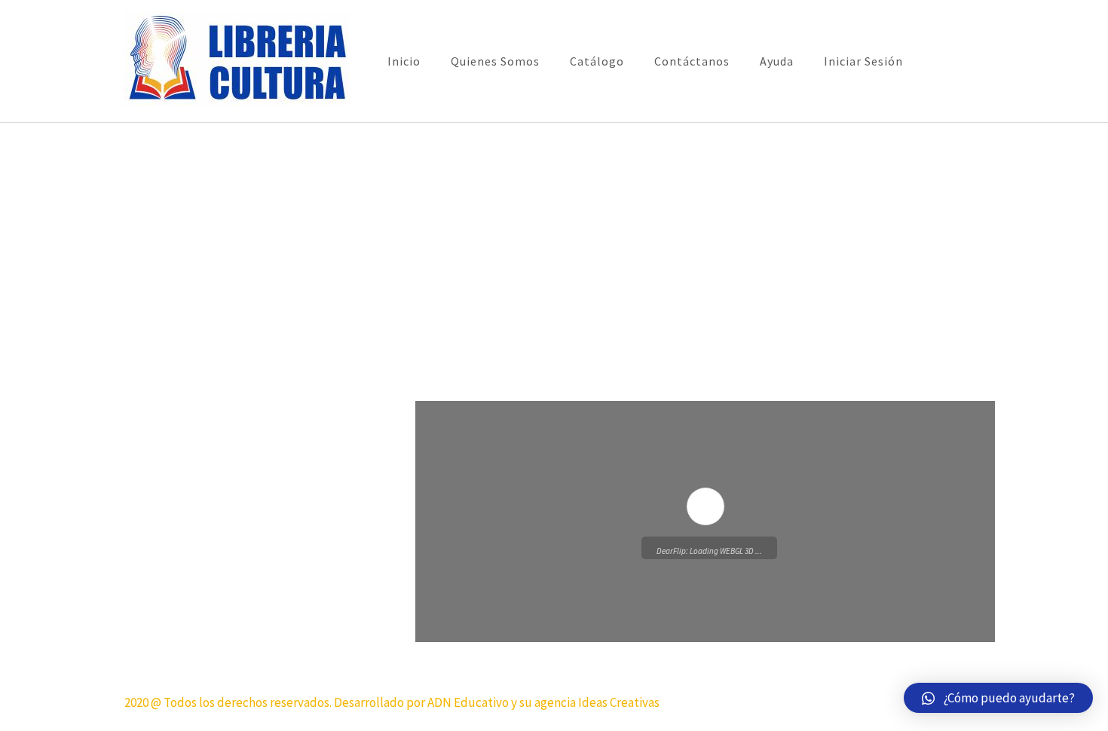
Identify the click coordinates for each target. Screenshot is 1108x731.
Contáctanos (692, 61)
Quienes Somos (495, 61)
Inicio (404, 61)
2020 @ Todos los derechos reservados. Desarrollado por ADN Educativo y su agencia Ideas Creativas (392, 702)
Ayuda (777, 61)
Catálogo (597, 61)
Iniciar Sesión (863, 61)
